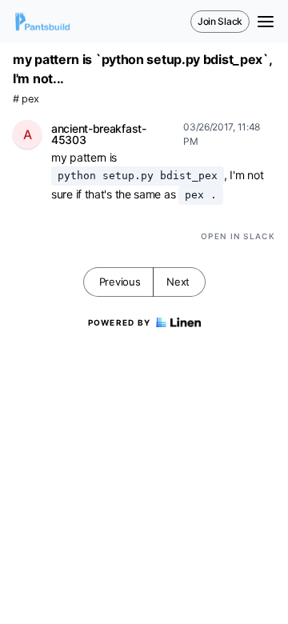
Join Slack (220, 21)
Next (178, 281)
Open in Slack (238, 236)
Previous (120, 281)
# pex (26, 99)
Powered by (119, 322)
